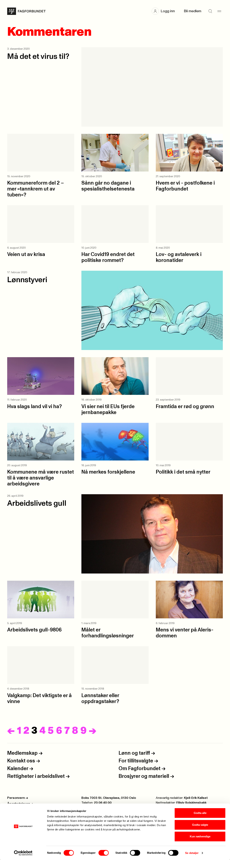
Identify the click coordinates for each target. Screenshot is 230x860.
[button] (165, 11)
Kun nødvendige (200, 836)
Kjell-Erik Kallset (196, 798)
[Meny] (219, 11)
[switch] (103, 853)
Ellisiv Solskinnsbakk (191, 802)
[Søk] (210, 11)
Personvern (17, 798)
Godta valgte (200, 824)
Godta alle (200, 812)
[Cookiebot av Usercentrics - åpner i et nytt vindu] (23, 853)
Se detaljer (192, 852)
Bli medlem (192, 11)
